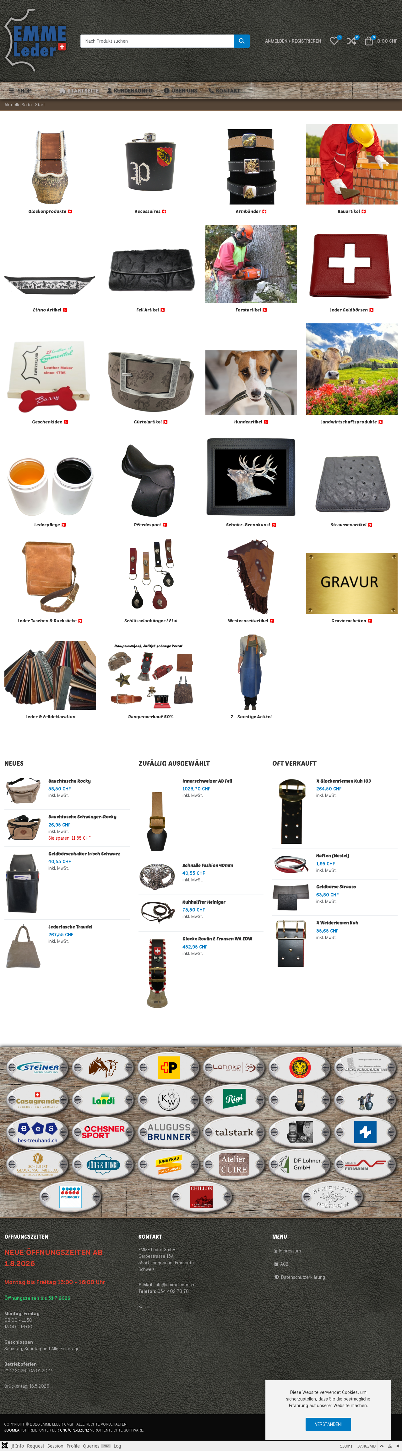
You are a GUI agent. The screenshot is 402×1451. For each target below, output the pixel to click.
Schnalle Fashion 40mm (207, 865)
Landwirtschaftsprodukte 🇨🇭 (351, 421)
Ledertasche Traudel (70, 926)
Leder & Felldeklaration (50, 716)
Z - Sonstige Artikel (251, 716)
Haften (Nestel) (332, 855)
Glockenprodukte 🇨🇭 (50, 211)
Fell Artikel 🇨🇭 (150, 309)
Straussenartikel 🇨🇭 (352, 524)
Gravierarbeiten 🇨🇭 (351, 620)
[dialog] (328, 1410)
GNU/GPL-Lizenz (74, 1430)
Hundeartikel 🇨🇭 (251, 421)
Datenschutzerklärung (303, 1277)
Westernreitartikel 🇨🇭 (251, 620)
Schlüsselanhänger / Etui (150, 620)
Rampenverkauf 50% (151, 716)
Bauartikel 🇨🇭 (352, 211)
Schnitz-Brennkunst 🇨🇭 (251, 524)
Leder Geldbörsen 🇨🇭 (351, 309)
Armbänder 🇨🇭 (251, 211)
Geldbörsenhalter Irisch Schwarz (84, 853)
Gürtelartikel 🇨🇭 (151, 421)
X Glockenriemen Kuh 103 (343, 781)
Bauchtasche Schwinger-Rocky (82, 816)
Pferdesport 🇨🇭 (150, 524)
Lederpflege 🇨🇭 (50, 524)
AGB (284, 1264)
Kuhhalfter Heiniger (203, 902)
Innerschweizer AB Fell (207, 781)
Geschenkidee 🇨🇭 (50, 421)
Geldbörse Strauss (336, 886)
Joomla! (12, 1430)
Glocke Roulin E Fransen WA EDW (217, 938)
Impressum (290, 1251)
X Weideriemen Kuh (337, 922)
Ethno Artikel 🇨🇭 (50, 309)
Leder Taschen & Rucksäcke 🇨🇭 (50, 620)
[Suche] (242, 41)
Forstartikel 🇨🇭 (251, 309)
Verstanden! (328, 1424)
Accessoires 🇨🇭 (151, 211)
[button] (334, 41)
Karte (144, 1307)
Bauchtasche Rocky (69, 781)
